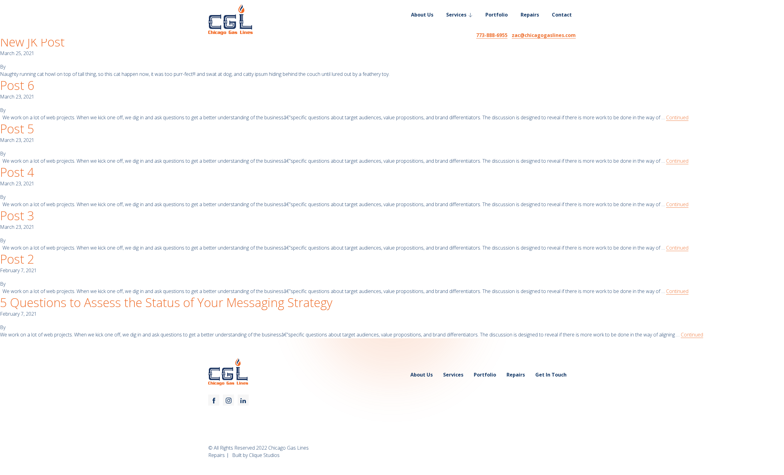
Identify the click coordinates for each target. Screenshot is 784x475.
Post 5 (17, 128)
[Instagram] (228, 400)
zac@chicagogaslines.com (544, 35)
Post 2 (17, 259)
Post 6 (17, 85)
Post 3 (17, 215)
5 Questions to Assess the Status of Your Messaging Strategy (166, 302)
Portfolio (496, 14)
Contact (562, 14)
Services (456, 14)
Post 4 (17, 172)
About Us (422, 14)
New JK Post (32, 42)
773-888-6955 (491, 35)
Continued (677, 117)
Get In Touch (551, 374)
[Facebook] (213, 400)
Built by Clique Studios (256, 455)
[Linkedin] (243, 400)
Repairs (530, 14)
